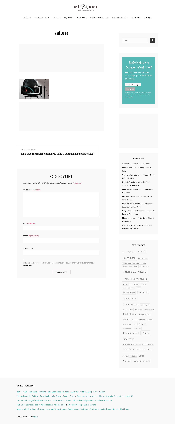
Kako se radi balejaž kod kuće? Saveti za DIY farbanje (39, 400)
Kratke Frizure (130, 304)
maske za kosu (128, 309)
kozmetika (143, 292)
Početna (27, 18)
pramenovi (137, 328)
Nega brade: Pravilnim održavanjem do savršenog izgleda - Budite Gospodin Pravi (52, 409)
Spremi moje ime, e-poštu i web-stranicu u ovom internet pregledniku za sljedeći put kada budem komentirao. (58, 264)
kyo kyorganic (145, 305)
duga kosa (129, 258)
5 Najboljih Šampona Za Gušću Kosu (136, 164)
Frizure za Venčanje (136, 279)
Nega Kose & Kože (119, 18)
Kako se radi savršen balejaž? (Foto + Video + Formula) (88, 400)
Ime (29, 223)
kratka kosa (129, 298)
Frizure (56, 18)
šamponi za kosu (142, 361)
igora (130, 284)
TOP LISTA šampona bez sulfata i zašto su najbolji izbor (41, 405)
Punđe (145, 332)
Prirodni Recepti (131, 333)
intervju (136, 284)
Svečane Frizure (134, 349)
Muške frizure (129, 314)
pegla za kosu (127, 324)
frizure (136, 266)
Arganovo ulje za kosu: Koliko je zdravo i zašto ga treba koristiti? (105, 396)
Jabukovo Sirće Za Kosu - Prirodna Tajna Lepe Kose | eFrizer (43, 392)
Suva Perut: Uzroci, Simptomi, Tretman (88, 392)
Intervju (147, 18)
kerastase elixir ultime (129, 288)
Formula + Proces (42, 18)
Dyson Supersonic (143, 258)
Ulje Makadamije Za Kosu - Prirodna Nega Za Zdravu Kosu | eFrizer (46, 396)
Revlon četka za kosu (147, 344)
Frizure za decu (144, 266)
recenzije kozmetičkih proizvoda (132, 344)
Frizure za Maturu (135, 271)
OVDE (35, 417)
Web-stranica (28, 248)
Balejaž (142, 251)
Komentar (31, 190)
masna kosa (138, 309)
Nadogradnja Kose (144, 314)
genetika (125, 284)
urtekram (125, 356)
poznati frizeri (127, 328)
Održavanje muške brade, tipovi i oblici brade (109, 409)
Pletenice (142, 324)
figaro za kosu (127, 266)
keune (138, 288)
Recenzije (135, 18)
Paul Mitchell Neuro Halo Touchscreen (142, 319)
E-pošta (31, 236)
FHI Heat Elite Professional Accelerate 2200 (134, 263)
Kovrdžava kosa (129, 293)
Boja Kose (68, 18)
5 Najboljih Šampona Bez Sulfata (82, 405)
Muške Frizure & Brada (99, 18)
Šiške (141, 355)
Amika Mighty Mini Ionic (129, 252)
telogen (150, 350)
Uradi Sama (81, 18)
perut (135, 324)
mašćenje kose (149, 309)
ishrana (143, 284)
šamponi (127, 361)
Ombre (126, 319)
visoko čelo (133, 356)
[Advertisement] (61, 58)
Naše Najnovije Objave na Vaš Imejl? (139, 64)
